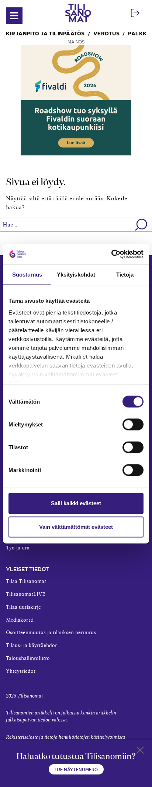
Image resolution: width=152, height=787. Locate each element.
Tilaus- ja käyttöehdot (31, 645)
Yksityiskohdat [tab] (76, 274)
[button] (141, 224)
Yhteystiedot (20, 671)
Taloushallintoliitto (28, 658)
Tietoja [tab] (125, 274)
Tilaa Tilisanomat (26, 581)
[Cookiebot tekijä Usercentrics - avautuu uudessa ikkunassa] (111, 254)
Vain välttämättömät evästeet (76, 527)
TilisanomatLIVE (25, 594)
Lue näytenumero (76, 769)
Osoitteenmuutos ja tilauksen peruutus (51, 632)
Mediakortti (20, 620)
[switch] (133, 425)
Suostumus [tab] (27, 274)
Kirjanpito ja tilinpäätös (45, 33)
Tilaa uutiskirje (23, 607)
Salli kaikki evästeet (76, 503)
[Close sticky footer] (140, 752)
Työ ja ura (18, 548)
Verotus (106, 33)
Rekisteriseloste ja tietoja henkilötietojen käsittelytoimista (65, 737)
